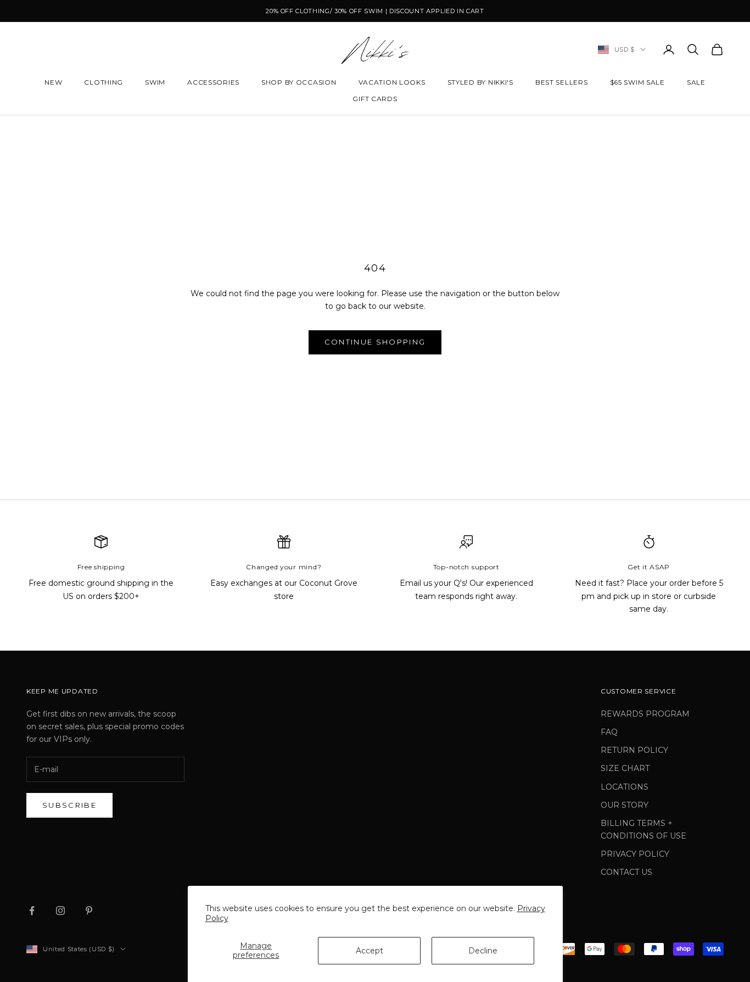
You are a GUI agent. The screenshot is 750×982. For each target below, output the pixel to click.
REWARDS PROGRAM (645, 714)
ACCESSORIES (213, 82)
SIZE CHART (625, 768)
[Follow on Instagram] (60, 910)
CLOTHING (103, 82)
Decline (482, 951)
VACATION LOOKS (392, 82)
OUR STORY (624, 805)
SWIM (155, 82)
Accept (369, 951)
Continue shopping (375, 341)
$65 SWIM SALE (637, 82)
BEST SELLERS (561, 82)
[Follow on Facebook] (31, 910)
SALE (696, 82)
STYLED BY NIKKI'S (480, 82)
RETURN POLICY (634, 750)
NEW (53, 82)
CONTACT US (626, 872)
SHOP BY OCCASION (299, 82)
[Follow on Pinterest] (88, 910)
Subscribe (69, 805)
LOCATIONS (624, 787)
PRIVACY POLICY (635, 854)
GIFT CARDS (374, 99)
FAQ (609, 732)
